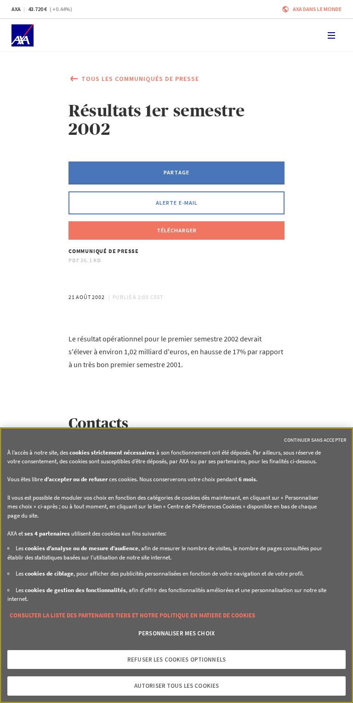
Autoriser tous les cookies (176, 686)
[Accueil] (22, 35)
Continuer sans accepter (315, 440)
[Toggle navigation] (331, 35)
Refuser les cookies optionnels (176, 659)
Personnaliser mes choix (176, 633)
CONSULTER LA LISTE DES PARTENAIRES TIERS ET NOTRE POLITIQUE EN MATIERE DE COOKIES (132, 615)
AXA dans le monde (317, 9)
